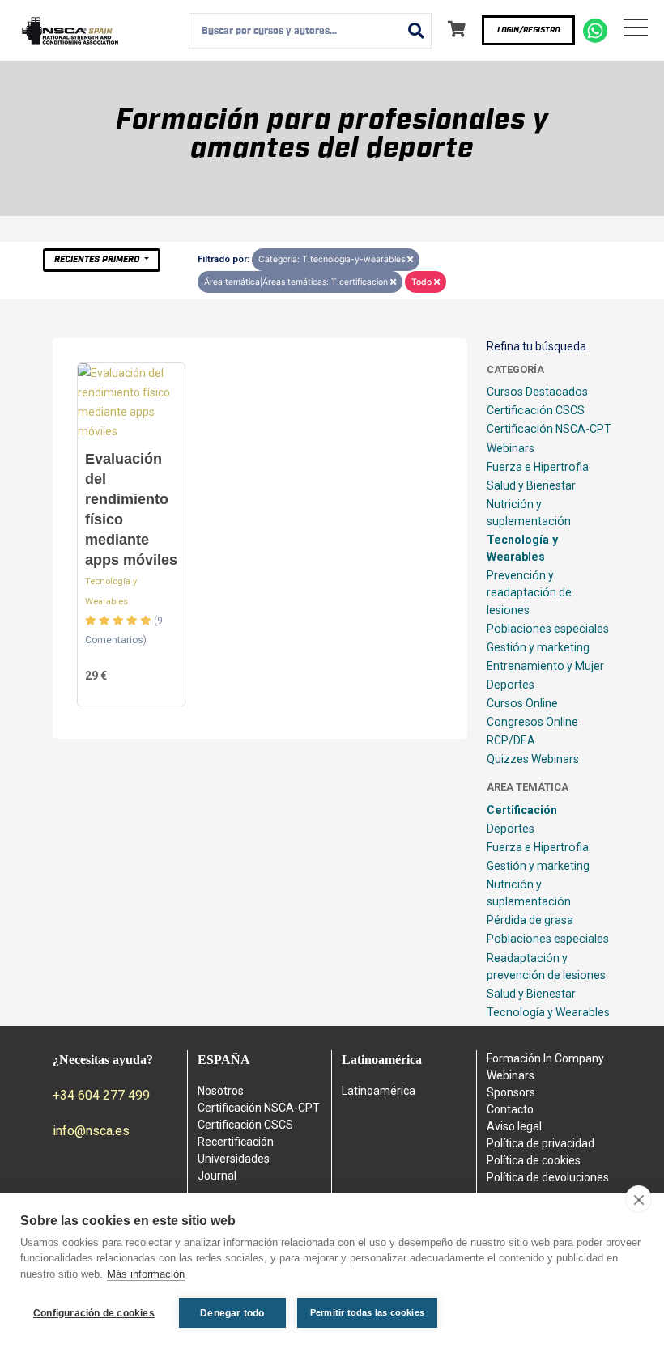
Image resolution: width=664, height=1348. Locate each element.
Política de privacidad (540, 1143)
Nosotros (221, 1090)
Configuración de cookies (94, 1313)
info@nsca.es (91, 1130)
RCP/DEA (511, 740)
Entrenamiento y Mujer (545, 665)
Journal (217, 1175)
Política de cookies (534, 1160)
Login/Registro (528, 30)
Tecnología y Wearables (522, 548)
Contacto (510, 1109)
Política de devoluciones (548, 1177)
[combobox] (310, 31)
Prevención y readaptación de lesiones (529, 592)
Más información (146, 1274)
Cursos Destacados (537, 391)
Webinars (510, 448)
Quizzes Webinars (533, 758)
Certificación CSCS (536, 410)
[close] (638, 1199)
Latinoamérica (378, 1090)
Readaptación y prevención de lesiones (546, 966)
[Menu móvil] (636, 31)
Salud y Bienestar (531, 485)
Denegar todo (232, 1313)
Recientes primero (98, 259)
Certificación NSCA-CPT (549, 428)
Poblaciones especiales (548, 628)
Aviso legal (514, 1126)
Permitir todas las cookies (367, 1312)
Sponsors (511, 1092)
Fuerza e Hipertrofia (538, 466)
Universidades (234, 1158)
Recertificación (236, 1141)
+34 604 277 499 (101, 1095)
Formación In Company (545, 1058)
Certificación (522, 809)
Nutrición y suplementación (529, 513)
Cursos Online (522, 703)
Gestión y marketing (538, 647)
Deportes (510, 684)
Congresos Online (532, 721)
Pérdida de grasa (530, 920)
